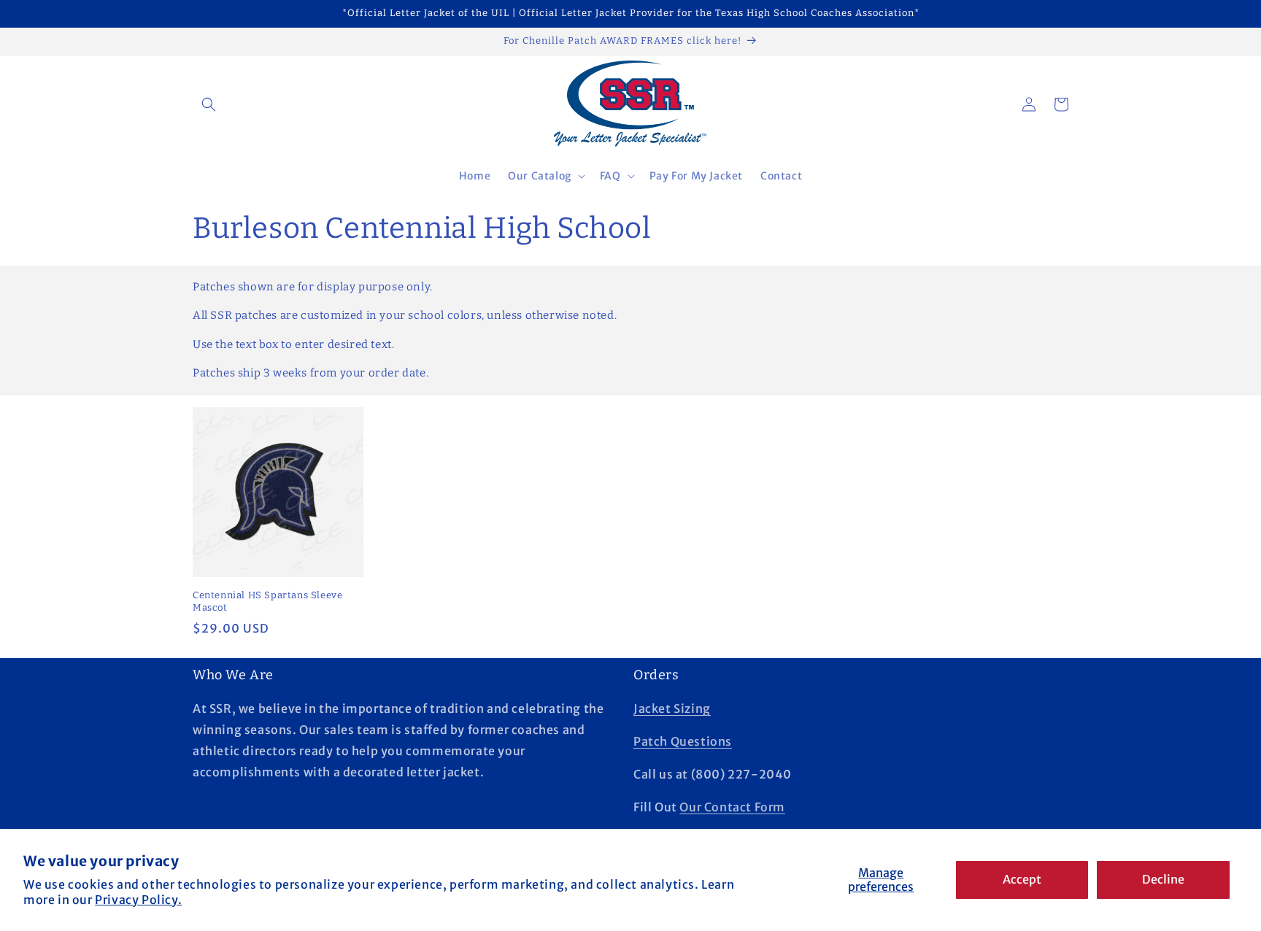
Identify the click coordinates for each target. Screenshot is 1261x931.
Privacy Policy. (138, 899)
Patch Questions (682, 741)
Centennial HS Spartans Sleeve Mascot (267, 601)
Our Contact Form (732, 807)
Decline (1163, 879)
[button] (209, 104)
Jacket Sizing (672, 708)
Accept (1022, 879)
